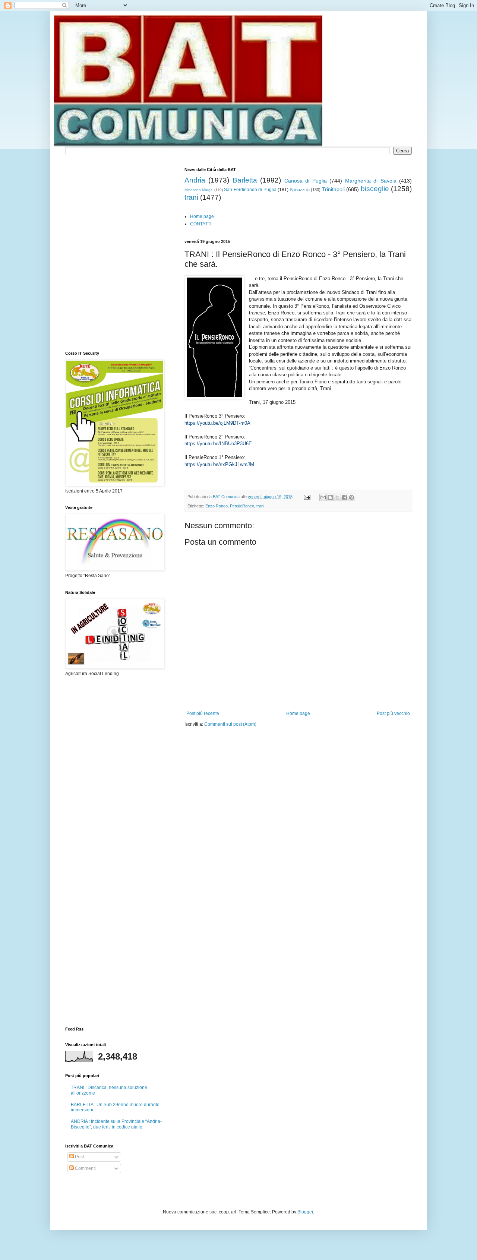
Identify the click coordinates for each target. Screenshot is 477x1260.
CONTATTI (200, 224)
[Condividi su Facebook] (344, 497)
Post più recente (202, 713)
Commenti (85, 1168)
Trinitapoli (333, 189)
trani (191, 197)
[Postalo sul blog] (330, 497)
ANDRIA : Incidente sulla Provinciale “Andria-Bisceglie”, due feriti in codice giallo (116, 1124)
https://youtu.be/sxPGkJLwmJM (219, 464)
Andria (194, 180)
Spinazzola (300, 189)
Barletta (245, 180)
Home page (202, 216)
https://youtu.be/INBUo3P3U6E (218, 443)
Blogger (305, 1212)
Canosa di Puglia (305, 181)
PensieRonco (242, 506)
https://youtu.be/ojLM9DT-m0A (217, 423)
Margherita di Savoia (371, 181)
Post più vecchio (393, 713)
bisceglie (375, 189)
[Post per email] (307, 496)
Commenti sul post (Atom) (230, 724)
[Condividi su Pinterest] (351, 497)
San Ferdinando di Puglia (250, 189)
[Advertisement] (271, 750)
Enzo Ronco (216, 506)
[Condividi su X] (337, 497)
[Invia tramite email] (323, 497)
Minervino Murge (198, 190)
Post (79, 1156)
